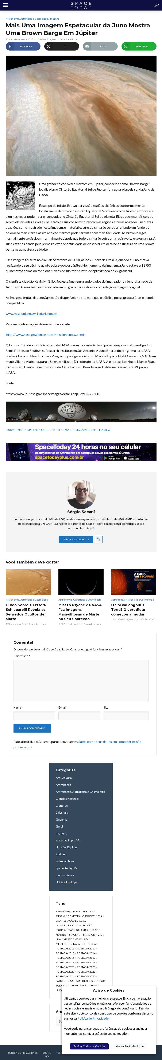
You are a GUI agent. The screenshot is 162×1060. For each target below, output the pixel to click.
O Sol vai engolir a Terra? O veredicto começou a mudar (128, 609)
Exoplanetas (64, 930)
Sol (93, 981)
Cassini (60, 916)
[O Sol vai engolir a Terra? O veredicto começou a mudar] (133, 581)
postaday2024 (65, 976)
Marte (67, 939)
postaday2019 (86, 962)
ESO (58, 920)
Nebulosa (89, 943)
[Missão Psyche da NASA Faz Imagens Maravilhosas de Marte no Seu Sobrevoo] (81, 581)
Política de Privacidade (93, 1018)
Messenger (63, 943)
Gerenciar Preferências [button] (130, 1046)
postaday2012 (86, 948)
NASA (66, 429)
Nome (18, 707)
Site (106, 707)
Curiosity (88, 916)
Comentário (22, 656)
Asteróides (63, 911)
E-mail (63, 707)
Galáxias (82, 930)
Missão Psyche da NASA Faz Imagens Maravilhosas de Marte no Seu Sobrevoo (80, 612)
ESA (100, 916)
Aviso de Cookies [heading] (108, 990)
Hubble (61, 934)
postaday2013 (65, 953)
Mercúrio (81, 939)
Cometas (74, 916)
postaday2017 (86, 957)
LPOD (91, 934)
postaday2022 (65, 971)
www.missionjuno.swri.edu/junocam (31, 313)
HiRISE (94, 930)
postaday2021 (86, 967)
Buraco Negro (83, 911)
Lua (58, 939)
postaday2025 (86, 976)
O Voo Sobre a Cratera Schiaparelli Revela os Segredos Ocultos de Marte (26, 612)
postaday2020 (65, 967)
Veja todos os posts (76, 539)
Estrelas (84, 925)
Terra (93, 985)
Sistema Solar (102, 429)
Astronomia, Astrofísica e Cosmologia (27, 18)
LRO (100, 934)
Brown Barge (15, 429)
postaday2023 (86, 971)
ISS (84, 934)
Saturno (62, 981)
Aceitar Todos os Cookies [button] (89, 1046)
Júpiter (55, 429)
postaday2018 (81, 429)
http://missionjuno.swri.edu (66, 334)
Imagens (54, 18)
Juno (44, 429)
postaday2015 (65, 957)
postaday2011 (65, 948)
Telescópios (78, 985)
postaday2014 (86, 953)
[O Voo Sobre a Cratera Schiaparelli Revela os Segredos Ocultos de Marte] (28, 581)
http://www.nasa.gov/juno (25, 334)
